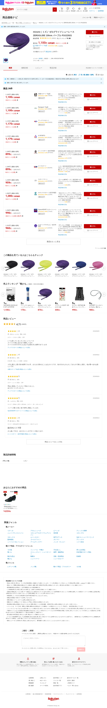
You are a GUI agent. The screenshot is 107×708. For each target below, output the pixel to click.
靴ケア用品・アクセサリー (23, 22)
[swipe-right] (103, 268)
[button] (68, 9)
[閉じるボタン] (105, 26)
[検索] (55, 9)
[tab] (10, 67)
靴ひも (35, 22)
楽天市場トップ (6, 22)
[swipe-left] (3, 268)
